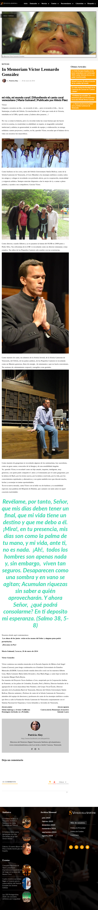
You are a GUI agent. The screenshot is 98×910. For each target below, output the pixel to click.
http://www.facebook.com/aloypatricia (35, 738)
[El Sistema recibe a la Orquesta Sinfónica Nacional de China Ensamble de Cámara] (26, 822)
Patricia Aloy (13, 81)
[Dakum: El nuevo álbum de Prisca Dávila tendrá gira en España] (26, 849)
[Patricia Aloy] (4, 80)
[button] (91, 3)
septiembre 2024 (49, 832)
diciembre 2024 (48, 825)
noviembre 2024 (49, 829)
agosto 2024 (47, 836)
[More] (62, 87)
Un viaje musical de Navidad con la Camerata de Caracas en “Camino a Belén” (83, 89)
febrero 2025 (47, 821)
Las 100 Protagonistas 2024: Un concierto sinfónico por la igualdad (11, 897)
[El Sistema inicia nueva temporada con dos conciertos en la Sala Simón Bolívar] (26, 835)
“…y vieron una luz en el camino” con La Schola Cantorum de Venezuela (82, 106)
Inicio (5, 15)
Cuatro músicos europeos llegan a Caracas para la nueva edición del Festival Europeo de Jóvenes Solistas (11, 883)
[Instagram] (35, 748)
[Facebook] (32, 748)
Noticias (11, 15)
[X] (39, 748)
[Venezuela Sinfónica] (10, 3)
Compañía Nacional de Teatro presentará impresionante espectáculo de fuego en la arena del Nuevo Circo (12, 870)
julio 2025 (46, 818)
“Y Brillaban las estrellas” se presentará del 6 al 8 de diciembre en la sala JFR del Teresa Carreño (83, 98)
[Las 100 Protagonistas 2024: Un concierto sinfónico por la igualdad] (26, 897)
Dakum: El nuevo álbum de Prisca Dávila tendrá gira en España (12, 849)
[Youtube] (87, 847)
